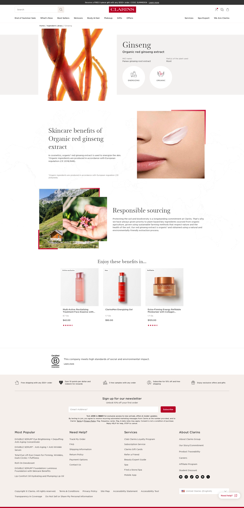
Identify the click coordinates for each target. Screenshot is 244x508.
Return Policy (76, 454)
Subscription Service (134, 444)
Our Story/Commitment (191, 445)
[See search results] (61, 9)
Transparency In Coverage (28, 496)
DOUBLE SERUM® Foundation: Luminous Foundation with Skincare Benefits (36, 469)
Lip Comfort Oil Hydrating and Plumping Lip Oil (39, 476)
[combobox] (204, 491)
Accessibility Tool (150, 491)
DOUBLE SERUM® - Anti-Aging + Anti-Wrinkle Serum (38, 448)
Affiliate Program (188, 464)
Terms (79, 421)
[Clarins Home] (122, 9)
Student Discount (188, 470)
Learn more (69, 364)
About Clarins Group (190, 439)
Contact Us (75, 465)
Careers (183, 458)
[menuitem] (216, 9)
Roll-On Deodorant (25, 463)
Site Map (105, 491)
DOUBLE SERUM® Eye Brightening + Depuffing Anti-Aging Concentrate (39, 440)
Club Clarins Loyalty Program (139, 439)
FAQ (71, 444)
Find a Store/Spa (133, 470)
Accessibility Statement (125, 491)
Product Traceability (189, 451)
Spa (126, 465)
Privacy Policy (90, 421)
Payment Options (78, 460)
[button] (40, 432)
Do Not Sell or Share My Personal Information (69, 496)
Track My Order (77, 439)
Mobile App (130, 475)
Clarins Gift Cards (133, 449)
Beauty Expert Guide (135, 460)
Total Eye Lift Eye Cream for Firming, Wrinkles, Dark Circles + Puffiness (39, 456)
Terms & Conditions (69, 491)
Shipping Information (80, 449)
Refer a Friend (131, 454)
